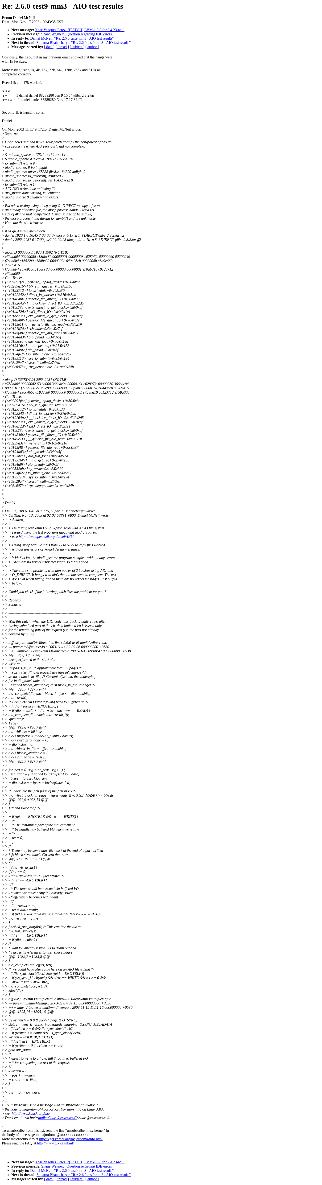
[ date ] (49, 47)
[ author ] (92, 47)
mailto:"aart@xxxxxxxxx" (57, 1118)
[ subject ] (77, 47)
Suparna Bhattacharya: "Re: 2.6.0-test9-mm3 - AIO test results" (84, 43)
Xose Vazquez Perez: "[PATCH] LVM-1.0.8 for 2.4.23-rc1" (79, 30)
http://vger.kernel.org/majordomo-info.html (71, 1139)
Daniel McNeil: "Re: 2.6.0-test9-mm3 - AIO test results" (72, 38)
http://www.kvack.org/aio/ (31, 1113)
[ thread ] (62, 47)
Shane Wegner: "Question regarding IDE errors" (77, 34)
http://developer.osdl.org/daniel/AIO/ (46, 537)
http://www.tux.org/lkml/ (55, 1143)
